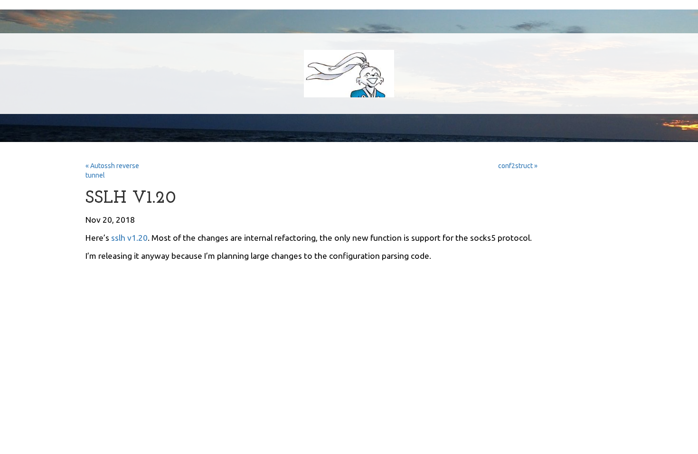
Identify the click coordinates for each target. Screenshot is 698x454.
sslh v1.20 (129, 237)
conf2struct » (518, 166)
